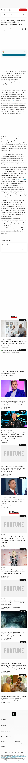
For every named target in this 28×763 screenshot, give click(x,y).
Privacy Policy (14, 756)
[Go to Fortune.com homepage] (7, 10)
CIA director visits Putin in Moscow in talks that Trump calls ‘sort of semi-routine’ (12, 501)
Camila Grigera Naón (8, 375)
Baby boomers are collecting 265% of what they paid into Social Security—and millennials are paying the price (13, 698)
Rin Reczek (5, 607)
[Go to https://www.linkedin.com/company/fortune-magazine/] (12, 752)
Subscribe (22, 10)
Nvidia (10, 430)
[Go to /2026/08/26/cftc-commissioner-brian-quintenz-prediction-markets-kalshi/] (14, 388)
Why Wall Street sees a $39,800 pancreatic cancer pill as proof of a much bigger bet (13, 342)
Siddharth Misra (7, 638)
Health (3, 339)
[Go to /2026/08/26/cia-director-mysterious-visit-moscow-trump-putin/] (14, 486)
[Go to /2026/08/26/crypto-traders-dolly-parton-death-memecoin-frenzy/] (14, 358)
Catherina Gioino (7, 346)
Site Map (3, 746)
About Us (3, 741)
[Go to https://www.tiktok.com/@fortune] (18, 752)
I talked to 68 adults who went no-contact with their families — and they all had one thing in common (13, 602)
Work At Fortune (4, 744)
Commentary (5, 398)
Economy (4, 661)
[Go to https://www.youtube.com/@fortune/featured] (21, 752)
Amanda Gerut (6, 440)
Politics (3, 497)
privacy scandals (21, 179)
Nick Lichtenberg (7, 702)
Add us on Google (14, 54)
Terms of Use (8, 756)
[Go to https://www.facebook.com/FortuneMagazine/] (6, 752)
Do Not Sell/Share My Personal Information (9, 757)
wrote (12, 100)
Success (3, 534)
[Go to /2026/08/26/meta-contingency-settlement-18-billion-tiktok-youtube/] (14, 453)
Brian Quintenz (6, 407)
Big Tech (3, 430)
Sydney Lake (6, 545)
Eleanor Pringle (6, 671)
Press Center (17, 741)
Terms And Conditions (19, 744)
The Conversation (15, 607)
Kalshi (12, 398)
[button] (6, 28)
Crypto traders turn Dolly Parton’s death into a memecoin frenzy (13, 372)
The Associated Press (8, 506)
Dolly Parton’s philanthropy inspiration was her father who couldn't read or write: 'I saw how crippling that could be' (13, 571)
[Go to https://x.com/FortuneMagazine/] (9, 752)
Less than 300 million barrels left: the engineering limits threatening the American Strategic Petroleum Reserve (13, 634)
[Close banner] (25, 52)
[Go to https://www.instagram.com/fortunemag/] (15, 752)
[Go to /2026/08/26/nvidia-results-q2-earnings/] (14, 419)
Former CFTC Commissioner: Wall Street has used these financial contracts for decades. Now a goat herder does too (13, 402)
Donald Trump (12, 497)
